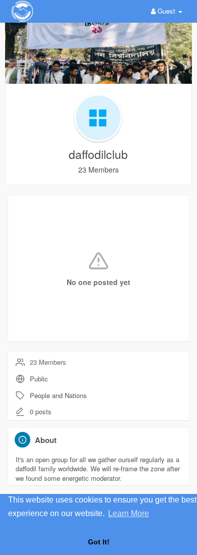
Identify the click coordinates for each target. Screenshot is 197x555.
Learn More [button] (128, 513)
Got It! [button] (99, 542)
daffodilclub (98, 154)
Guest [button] (166, 11)
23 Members (48, 362)
